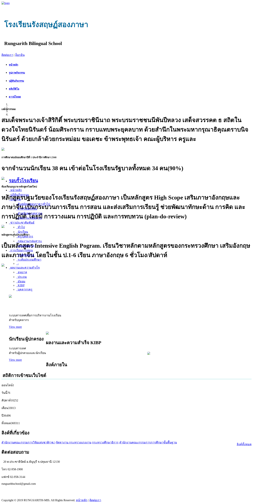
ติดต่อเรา (7, 54)
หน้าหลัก (81, 500)
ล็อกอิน (20, 54)
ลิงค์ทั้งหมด (244, 444)
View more (15, 326)
